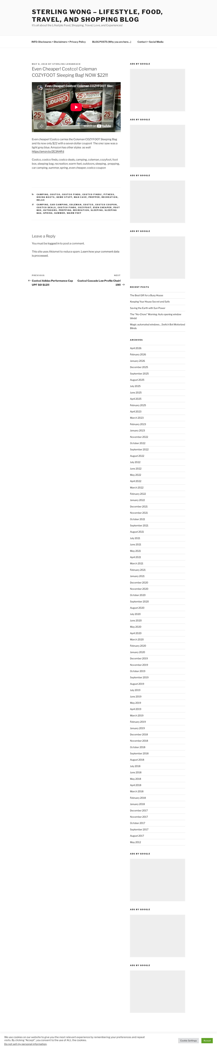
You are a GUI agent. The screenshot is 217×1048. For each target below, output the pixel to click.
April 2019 (135, 709)
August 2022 (137, 455)
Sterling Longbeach (66, 64)
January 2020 (137, 652)
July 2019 (135, 690)
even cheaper (102, 207)
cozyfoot (85, 207)
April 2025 (135, 398)
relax (41, 200)
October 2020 (138, 595)
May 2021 (135, 550)
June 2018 (135, 772)
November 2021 (139, 512)
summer (59, 213)
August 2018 (137, 759)
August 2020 (137, 607)
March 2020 (137, 639)
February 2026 (138, 354)
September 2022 (139, 449)
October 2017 (137, 823)
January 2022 (137, 500)
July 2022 (135, 462)
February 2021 (138, 569)
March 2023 (137, 417)
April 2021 (135, 557)
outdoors (50, 210)
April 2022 (135, 481)
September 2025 (139, 373)
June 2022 (135, 468)
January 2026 (137, 360)
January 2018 (137, 804)
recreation (110, 197)
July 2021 (135, 538)
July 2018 (135, 766)
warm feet (74, 213)
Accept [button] (207, 1040)
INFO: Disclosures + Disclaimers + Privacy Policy (59, 41)
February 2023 (138, 424)
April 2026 (135, 348)
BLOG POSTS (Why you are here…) (111, 41)
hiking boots (46, 197)
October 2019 (137, 671)
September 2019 (139, 677)
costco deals (46, 207)
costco (55, 194)
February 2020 (138, 645)
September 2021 (139, 525)
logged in (54, 243)
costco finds (71, 194)
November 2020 (139, 588)
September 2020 (139, 601)
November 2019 (139, 664)
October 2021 (137, 519)
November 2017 (139, 816)
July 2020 (135, 614)
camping (42, 194)
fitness (109, 194)
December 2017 (139, 810)
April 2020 (136, 633)
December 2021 (139, 506)
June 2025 (136, 392)
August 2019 (137, 683)
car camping (59, 204)
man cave (80, 197)
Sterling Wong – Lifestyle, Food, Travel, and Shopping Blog (97, 15)
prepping (65, 210)
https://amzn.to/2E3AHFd (48, 151)
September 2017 (139, 829)
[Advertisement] (157, 90)
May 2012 (135, 842)
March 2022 (136, 487)
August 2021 (137, 531)
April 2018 (135, 785)
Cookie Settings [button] (188, 1040)
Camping (42, 204)
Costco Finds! (92, 194)
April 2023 (135, 411)
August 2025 (137, 379)
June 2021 (135, 544)
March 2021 (136, 563)
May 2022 (135, 474)
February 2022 (138, 493)
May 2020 (135, 626)
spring (48, 213)
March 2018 (136, 791)
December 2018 (139, 734)
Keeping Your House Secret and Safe (150, 301)
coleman (75, 204)
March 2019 (136, 715)
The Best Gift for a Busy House (146, 295)
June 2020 (136, 620)
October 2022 (137, 443)
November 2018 (139, 740)
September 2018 (139, 753)
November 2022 (139, 436)
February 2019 (138, 721)
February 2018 (138, 797)
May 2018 (135, 778)
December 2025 (139, 367)
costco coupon (106, 204)
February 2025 (138, 405)
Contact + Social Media (150, 41)
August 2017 (137, 835)
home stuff (64, 197)
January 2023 (137, 430)
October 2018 (137, 747)
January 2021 (137, 576)
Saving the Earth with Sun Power (147, 308)
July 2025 (135, 386)
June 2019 (135, 696)
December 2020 (139, 582)
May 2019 (135, 702)
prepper (94, 197)
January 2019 (137, 728)
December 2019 (139, 658)
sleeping (97, 210)
